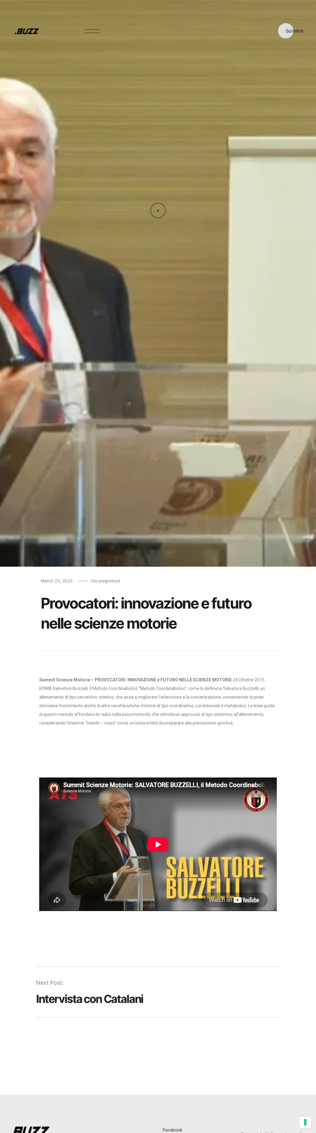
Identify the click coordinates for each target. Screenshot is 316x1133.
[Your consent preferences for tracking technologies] (305, 1122)
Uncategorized (105, 580)
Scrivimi (294, 31)
